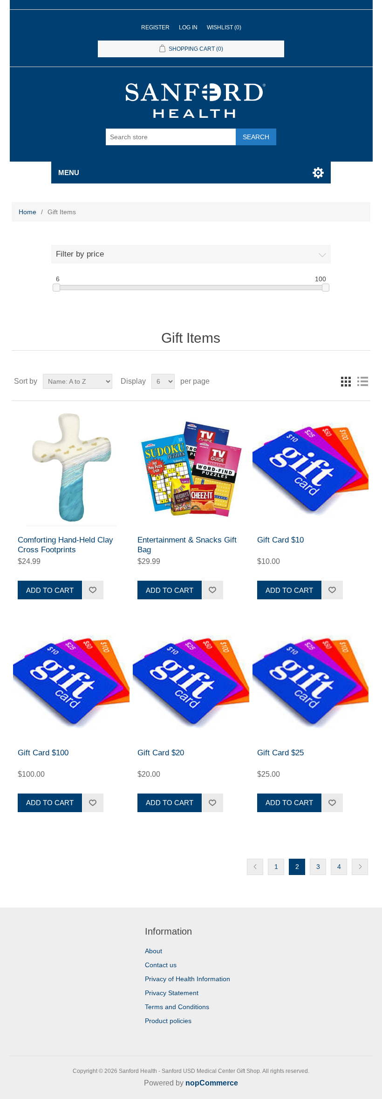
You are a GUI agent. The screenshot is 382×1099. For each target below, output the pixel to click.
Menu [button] (68, 172)
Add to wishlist (92, 590)
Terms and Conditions (177, 1007)
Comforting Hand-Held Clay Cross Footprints (65, 545)
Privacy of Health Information (187, 979)
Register (155, 27)
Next (360, 867)
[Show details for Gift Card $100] (71, 681)
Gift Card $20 (160, 752)
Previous (255, 867)
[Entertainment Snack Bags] (191, 468)
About (153, 951)
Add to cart (50, 590)
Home (27, 212)
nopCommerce (211, 1083)
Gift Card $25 (280, 752)
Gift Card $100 (43, 752)
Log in (188, 27)
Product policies (168, 1020)
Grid (345, 381)
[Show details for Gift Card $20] (191, 681)
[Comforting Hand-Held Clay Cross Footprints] (71, 468)
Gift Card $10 (280, 540)
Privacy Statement (171, 993)
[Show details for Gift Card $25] (310, 681)
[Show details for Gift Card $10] (310, 468)
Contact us (161, 965)
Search (256, 137)
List (362, 381)
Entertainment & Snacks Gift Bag (187, 545)
